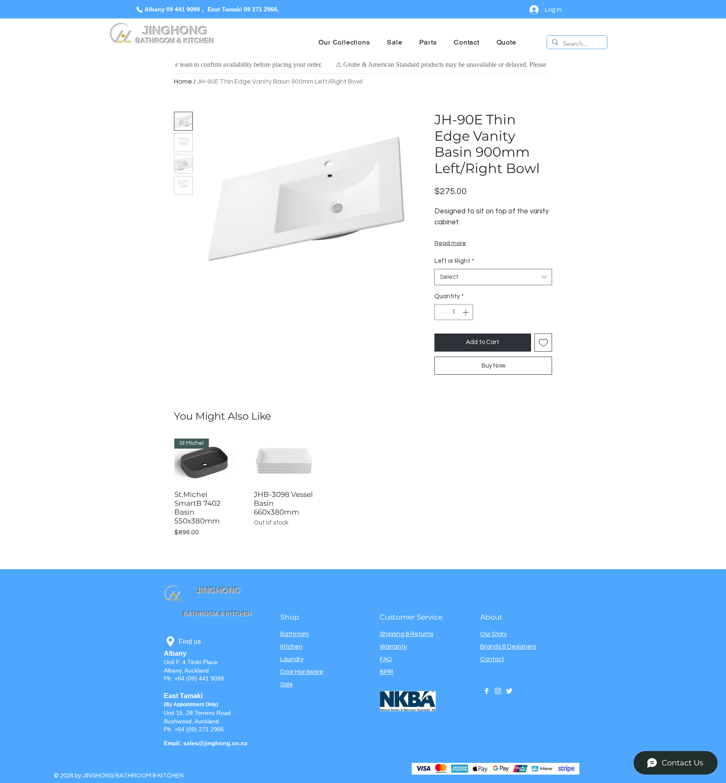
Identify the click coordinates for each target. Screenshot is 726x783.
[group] (363, 488)
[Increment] (466, 312)
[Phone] (139, 9)
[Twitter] (509, 691)
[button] (344, 42)
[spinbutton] (454, 312)
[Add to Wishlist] (543, 343)
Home (183, 81)
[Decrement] (441, 312)
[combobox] (493, 277)
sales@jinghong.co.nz (215, 743)
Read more (450, 243)
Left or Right (454, 261)
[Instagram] (498, 691)
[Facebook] (486, 691)
